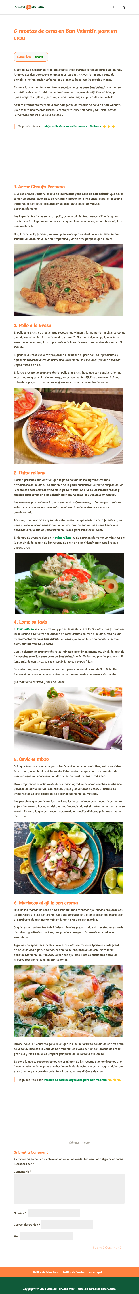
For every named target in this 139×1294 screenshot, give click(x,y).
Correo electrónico (27, 1224)
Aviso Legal (95, 1272)
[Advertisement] (69, 155)
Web (16, 1236)
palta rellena (63, 537)
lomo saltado (25, 629)
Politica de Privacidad (45, 1272)
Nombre (20, 1213)
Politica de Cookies (73, 1272)
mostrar (39, 56)
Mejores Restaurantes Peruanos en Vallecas (72, 126)
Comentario (22, 1171)
